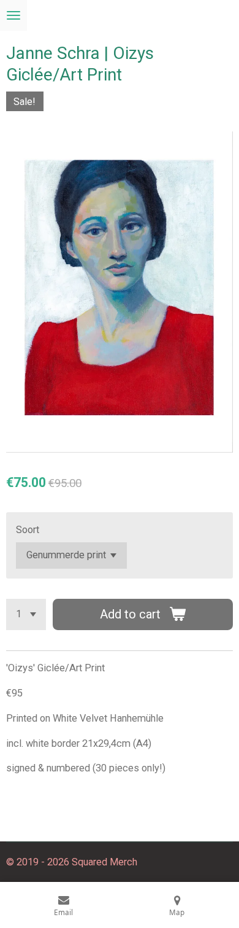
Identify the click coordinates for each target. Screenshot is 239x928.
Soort (27, 530)
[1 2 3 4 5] (26, 614)
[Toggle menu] (13, 15)
